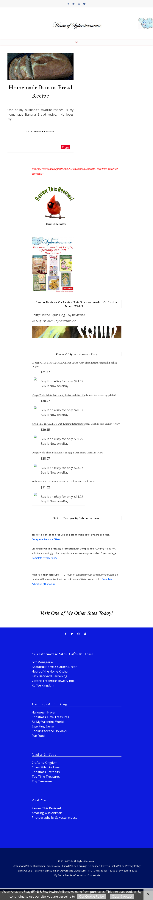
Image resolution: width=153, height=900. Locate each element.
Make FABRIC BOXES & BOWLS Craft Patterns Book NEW (63, 481)
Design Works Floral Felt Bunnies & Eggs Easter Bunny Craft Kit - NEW (67, 452)
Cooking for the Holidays (49, 731)
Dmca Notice (54, 866)
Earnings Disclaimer (88, 866)
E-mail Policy (69, 866)
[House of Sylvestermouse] (76, 23)
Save (67, 147)
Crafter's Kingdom (44, 763)
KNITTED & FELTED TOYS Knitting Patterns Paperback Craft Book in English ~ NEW (76, 423)
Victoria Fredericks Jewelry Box (53, 681)
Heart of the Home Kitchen (50, 671)
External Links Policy (112, 866)
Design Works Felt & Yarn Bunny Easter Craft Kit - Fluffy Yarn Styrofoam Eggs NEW (74, 394)
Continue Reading (40, 131)
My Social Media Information (70, 875)
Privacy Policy (133, 866)
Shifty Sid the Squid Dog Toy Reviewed (58, 315)
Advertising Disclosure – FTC (76, 870)
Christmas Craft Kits (46, 772)
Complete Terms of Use (46, 539)
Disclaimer (39, 866)
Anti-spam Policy (22, 866)
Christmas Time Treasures (50, 717)
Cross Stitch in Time (46, 767)
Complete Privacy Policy (44, 558)
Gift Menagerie (42, 662)
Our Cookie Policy (91, 896)
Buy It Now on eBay (54, 386)
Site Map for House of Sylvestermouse (115, 870)
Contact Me (94, 875)
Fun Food (38, 736)
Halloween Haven (44, 712)
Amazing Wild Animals (47, 813)
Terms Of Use (24, 870)
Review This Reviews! (46, 808)
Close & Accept (122, 896)
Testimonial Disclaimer (46, 870)
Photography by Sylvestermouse (54, 817)
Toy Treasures (42, 781)
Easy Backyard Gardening (49, 676)
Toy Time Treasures (46, 777)
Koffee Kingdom (43, 685)
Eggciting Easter (43, 726)
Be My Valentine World (48, 722)
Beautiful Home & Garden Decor (54, 667)
